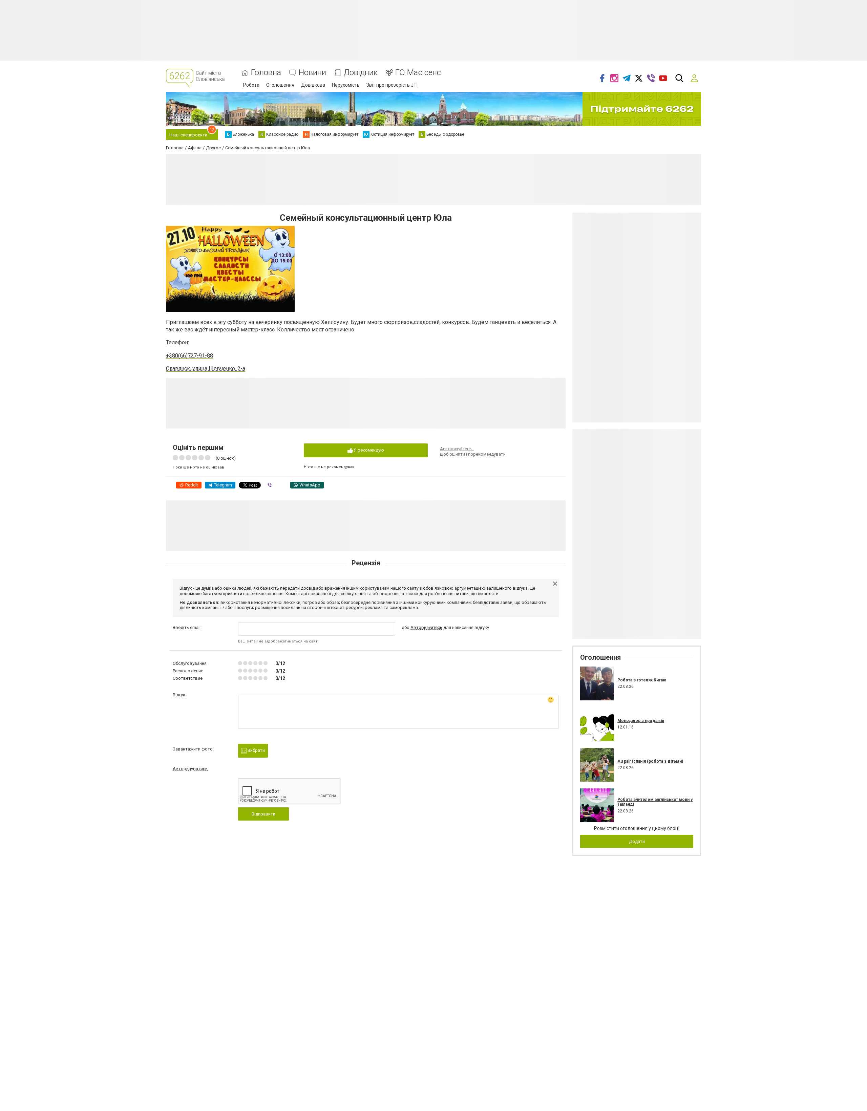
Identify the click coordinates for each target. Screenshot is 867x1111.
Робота (251, 85)
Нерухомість (346, 85)
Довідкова (313, 85)
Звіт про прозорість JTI (392, 85)
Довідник (361, 72)
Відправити (263, 813)
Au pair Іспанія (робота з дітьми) (650, 761)
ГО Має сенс (418, 72)
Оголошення (280, 85)
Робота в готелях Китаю (641, 680)
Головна (266, 72)
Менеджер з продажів (640, 720)
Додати (637, 841)
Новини (312, 72)
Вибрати (256, 750)
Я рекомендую (368, 450)
